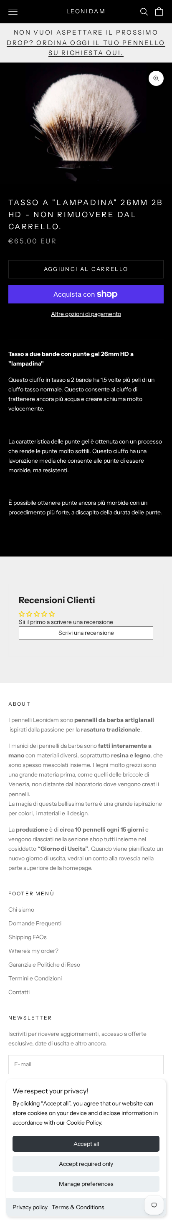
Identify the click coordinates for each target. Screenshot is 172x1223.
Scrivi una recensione (86, 633)
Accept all (86, 1144)
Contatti (19, 992)
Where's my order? (33, 951)
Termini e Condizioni (35, 978)
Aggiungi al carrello (86, 269)
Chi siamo (21, 909)
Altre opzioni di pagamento (86, 314)
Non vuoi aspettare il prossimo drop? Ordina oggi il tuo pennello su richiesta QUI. (86, 42)
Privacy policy (30, 1207)
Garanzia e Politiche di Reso (44, 964)
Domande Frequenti (34, 923)
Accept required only (86, 1164)
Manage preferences (86, 1184)
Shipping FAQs (27, 937)
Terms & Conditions (78, 1207)
